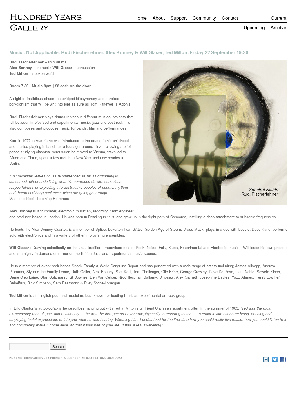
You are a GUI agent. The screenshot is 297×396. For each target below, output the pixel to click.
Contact (230, 17)
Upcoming (254, 27)
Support (179, 17)
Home (140, 17)
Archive (278, 27)
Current (278, 17)
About (159, 17)
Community (204, 17)
